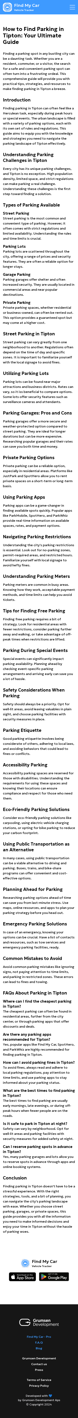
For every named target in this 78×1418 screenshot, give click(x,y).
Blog (39, 1348)
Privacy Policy (39, 1385)
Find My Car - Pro (39, 1336)
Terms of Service (39, 1380)
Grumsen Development (39, 1358)
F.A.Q (39, 1342)
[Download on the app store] (22, 1276)
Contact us (39, 1364)
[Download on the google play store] (54, 1276)
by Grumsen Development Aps (39, 1400)
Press (39, 1370)
